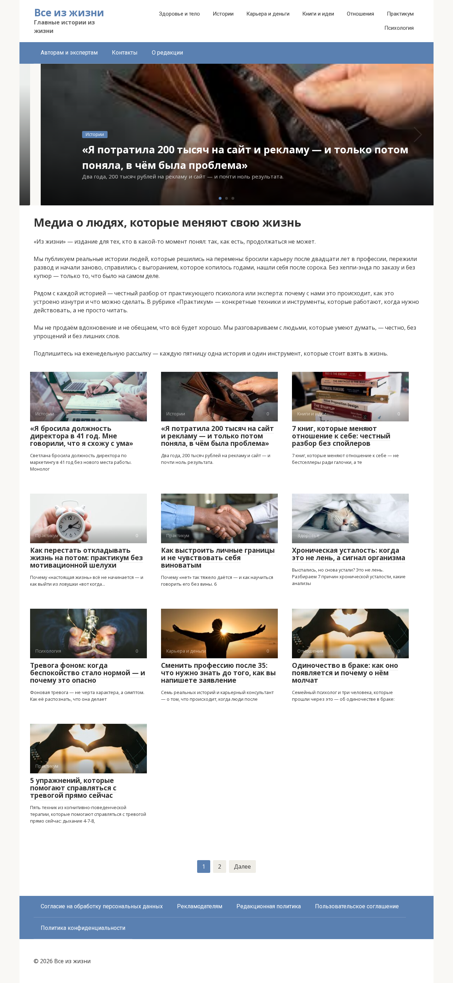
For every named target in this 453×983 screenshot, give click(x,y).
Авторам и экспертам (69, 52)
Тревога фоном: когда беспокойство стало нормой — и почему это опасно (87, 673)
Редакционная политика (268, 906)
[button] (220, 198)
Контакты (125, 52)
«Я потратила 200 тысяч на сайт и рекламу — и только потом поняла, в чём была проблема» (217, 436)
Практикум (400, 14)
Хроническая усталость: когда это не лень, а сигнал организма (348, 554)
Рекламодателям (199, 906)
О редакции (167, 52)
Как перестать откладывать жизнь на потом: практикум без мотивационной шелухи (86, 558)
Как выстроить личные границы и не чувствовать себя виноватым (218, 558)
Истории (223, 14)
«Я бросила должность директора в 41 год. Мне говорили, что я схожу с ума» (81, 436)
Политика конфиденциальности (83, 928)
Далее (242, 866)
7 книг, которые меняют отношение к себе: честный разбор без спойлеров (341, 436)
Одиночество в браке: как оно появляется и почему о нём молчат (345, 673)
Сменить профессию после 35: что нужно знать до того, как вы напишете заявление (218, 673)
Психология (399, 28)
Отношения (360, 14)
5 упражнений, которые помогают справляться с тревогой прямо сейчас (73, 788)
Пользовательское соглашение (357, 906)
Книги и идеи (318, 14)
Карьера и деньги (267, 14)
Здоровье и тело (179, 14)
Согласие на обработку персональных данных (102, 906)
